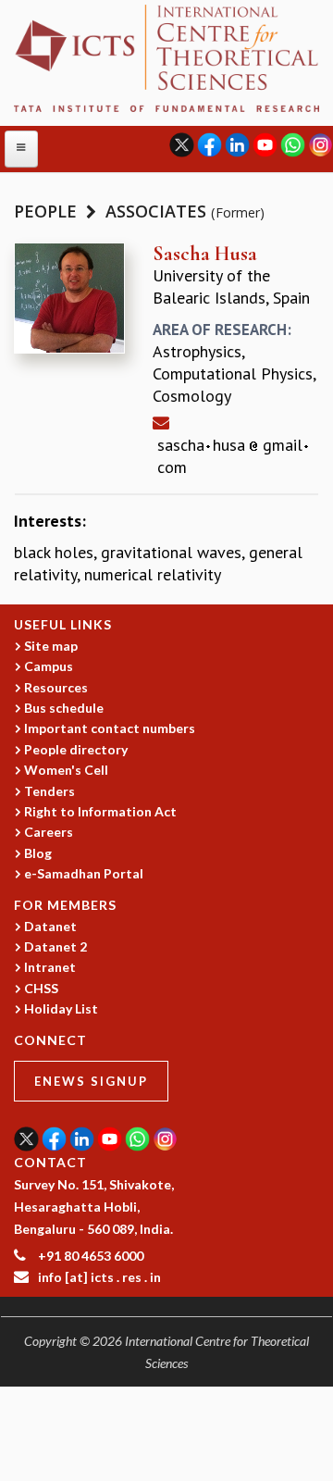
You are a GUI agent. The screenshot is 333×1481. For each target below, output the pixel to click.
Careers (48, 832)
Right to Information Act (100, 811)
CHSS (41, 988)
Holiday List (61, 1008)
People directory (76, 749)
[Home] (166, 56)
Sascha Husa (205, 254)
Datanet (50, 926)
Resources (56, 687)
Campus (48, 666)
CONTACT (50, 1162)
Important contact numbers (109, 728)
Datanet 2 (55, 946)
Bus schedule (64, 708)
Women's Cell (66, 770)
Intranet (50, 967)
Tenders (49, 791)
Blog (38, 853)
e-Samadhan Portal (83, 873)
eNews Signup (91, 1081)
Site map (51, 645)
